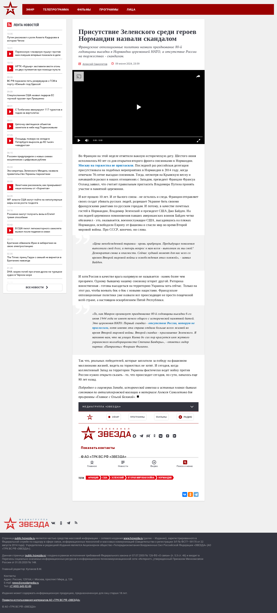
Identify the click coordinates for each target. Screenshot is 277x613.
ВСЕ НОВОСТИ (35, 287)
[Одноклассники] (190, 494)
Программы (108, 9)
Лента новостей (26, 25)
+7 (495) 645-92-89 (20, 586)
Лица (131, 9)
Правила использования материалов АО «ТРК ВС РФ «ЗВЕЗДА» (41, 599)
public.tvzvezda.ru (25, 538)
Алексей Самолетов (95, 64)
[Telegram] (196, 494)
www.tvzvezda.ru (133, 538)
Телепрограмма (56, 9)
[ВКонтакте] (184, 494)
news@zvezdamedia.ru (25, 582)
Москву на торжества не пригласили (105, 165)
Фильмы (84, 9)
